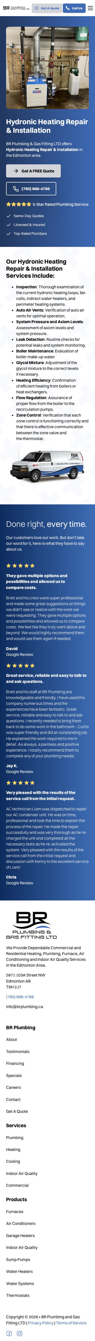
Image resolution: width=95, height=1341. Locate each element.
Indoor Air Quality (21, 1173)
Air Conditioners (20, 1223)
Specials (14, 1075)
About (11, 1039)
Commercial (17, 1185)
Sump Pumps (18, 1259)
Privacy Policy (40, 1322)
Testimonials (17, 1051)
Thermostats (17, 1295)
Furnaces (14, 1211)
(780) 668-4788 (36, 188)
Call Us (77, 8)
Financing (15, 1063)
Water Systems (20, 1283)
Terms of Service (71, 1322)
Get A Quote (50, 8)
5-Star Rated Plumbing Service (60, 204)
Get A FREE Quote (38, 170)
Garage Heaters (20, 1235)
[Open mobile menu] (90, 8)
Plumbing (14, 1137)
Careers (13, 1087)
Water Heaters (19, 1271)
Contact (13, 1099)
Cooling (13, 1161)
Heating (13, 1149)
